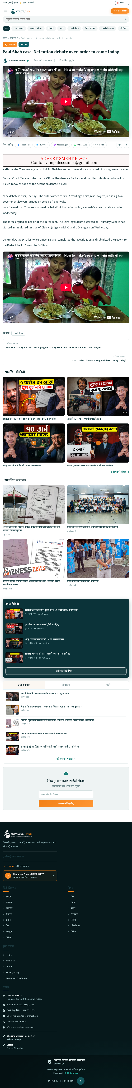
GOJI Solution (72, 1073)
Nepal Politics (36, 28)
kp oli (50, 28)
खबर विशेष (14, 38)
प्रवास (73, 908)
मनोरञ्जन (24, 44)
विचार (73, 902)
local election (107, 28)
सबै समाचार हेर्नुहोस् (64, 759)
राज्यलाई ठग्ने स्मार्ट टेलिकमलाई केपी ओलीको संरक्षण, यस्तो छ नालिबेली (50, 747)
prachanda (19, 28)
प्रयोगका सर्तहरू (68, 1081)
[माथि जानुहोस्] (81, 1081)
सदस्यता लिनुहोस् (66, 803)
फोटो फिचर (75, 926)
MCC (62, 28)
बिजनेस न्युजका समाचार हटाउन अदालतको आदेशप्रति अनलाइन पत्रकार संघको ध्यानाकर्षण (31, 582)
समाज (8, 920)
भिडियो (8, 937)
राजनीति (9, 908)
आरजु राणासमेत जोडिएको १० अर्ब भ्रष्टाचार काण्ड (22, 465)
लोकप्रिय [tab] (66, 685)
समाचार (9, 902)
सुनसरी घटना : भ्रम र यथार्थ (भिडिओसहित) (84, 419)
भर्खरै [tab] (108, 685)
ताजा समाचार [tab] (24, 685)
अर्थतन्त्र (9, 914)
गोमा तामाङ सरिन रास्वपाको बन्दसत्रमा (83, 581)
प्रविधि (73, 920)
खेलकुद (9, 931)
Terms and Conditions (16, 978)
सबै (6, 28)
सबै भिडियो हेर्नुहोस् (118, 472)
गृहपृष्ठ (5, 38)
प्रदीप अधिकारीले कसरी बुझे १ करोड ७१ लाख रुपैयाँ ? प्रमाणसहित (29, 419)
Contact (10, 967)
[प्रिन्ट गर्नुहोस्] (119, 145)
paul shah (74, 28)
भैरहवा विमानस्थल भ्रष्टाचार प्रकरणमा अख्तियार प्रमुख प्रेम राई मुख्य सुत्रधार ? (51, 707)
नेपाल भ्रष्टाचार (90, 28)
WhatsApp (82, 145)
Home (9, 955)
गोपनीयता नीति (52, 1081)
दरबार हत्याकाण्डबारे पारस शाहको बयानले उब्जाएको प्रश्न (90, 465)
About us (10, 961)
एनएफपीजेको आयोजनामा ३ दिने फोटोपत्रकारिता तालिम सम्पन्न (92, 527)
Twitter (43, 145)
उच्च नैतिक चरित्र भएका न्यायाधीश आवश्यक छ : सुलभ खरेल (45, 693)
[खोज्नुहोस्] (125, 19)
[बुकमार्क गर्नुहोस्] (126, 145)
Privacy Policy (12, 973)
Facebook (25, 145)
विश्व (7, 926)
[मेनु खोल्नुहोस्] (5, 11)
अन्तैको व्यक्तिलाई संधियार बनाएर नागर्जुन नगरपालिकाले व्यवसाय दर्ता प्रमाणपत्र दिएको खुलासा (31, 528)
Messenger (62, 145)
